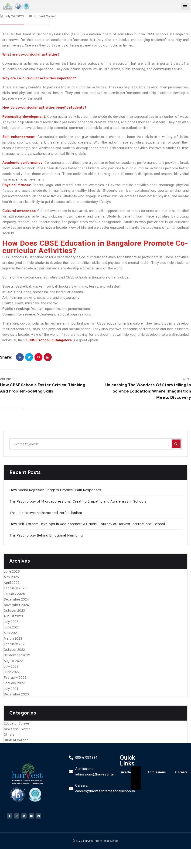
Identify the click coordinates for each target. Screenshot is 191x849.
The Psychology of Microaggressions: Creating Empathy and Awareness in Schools (78, 501)
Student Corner (45, 16)
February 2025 (15, 588)
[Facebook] (20, 357)
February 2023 (15, 644)
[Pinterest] (38, 357)
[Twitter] (29, 357)
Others (9, 734)
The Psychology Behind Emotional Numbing (46, 535)
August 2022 (13, 660)
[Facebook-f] (9, 816)
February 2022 (15, 677)
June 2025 (12, 571)
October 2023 (14, 610)
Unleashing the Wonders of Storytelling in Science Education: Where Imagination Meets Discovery (148, 391)
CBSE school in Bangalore (50, 340)
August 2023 (13, 616)
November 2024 (16, 605)
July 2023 (11, 621)
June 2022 (12, 672)
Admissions (156, 772)
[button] (185, 6)
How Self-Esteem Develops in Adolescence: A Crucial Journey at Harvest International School (87, 524)
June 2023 (12, 627)
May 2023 (11, 633)
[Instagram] (16, 816)
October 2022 (14, 649)
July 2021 (11, 688)
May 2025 (11, 577)
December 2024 (16, 599)
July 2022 (11, 666)
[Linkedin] (38, 816)
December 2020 (16, 694)
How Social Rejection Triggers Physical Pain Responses (55, 490)
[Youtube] (31, 816)
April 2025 (12, 582)
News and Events (17, 729)
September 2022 (17, 655)
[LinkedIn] (48, 357)
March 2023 (13, 638)
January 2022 (14, 683)
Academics (129, 772)
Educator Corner (16, 723)
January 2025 (14, 593)
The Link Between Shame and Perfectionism (45, 512)
